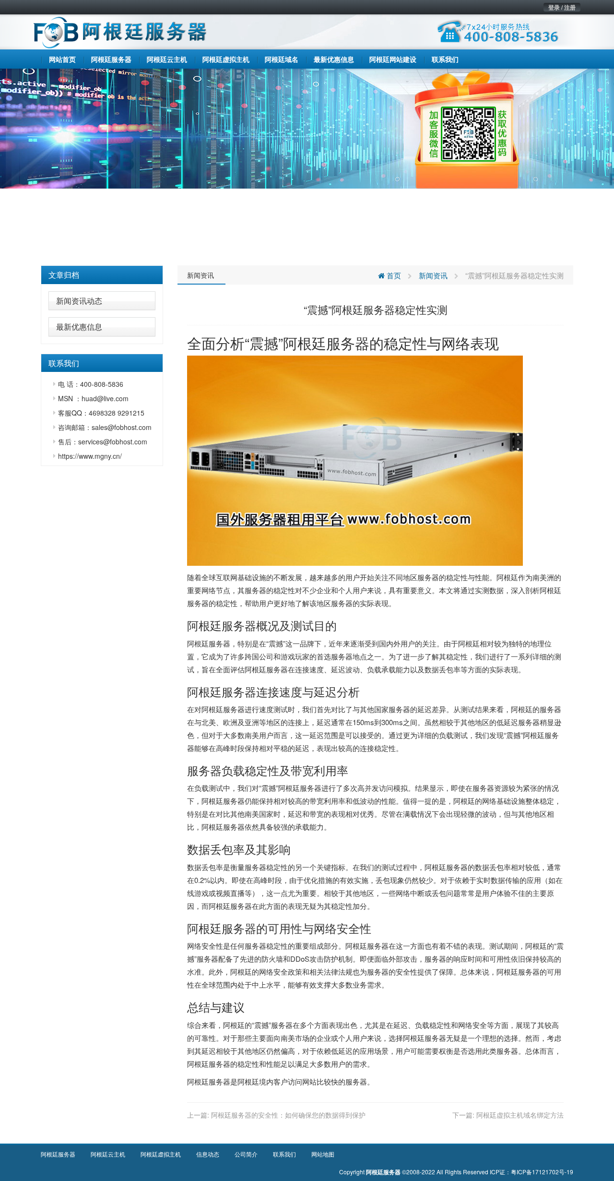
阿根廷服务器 (326, 343)
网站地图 (322, 1154)
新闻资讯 (200, 275)
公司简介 (246, 1154)
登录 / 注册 (562, 7)
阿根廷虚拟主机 (161, 1154)
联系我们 (284, 1154)
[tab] (102, 275)
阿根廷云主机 (108, 1154)
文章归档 (63, 274)
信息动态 (207, 1154)
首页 (393, 275)
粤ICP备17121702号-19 (542, 1172)
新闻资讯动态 (79, 300)
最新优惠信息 (79, 326)
